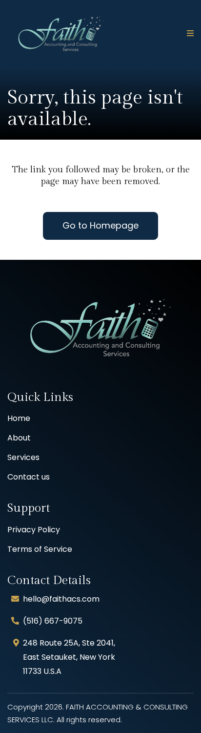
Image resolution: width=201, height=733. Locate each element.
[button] (189, 33)
